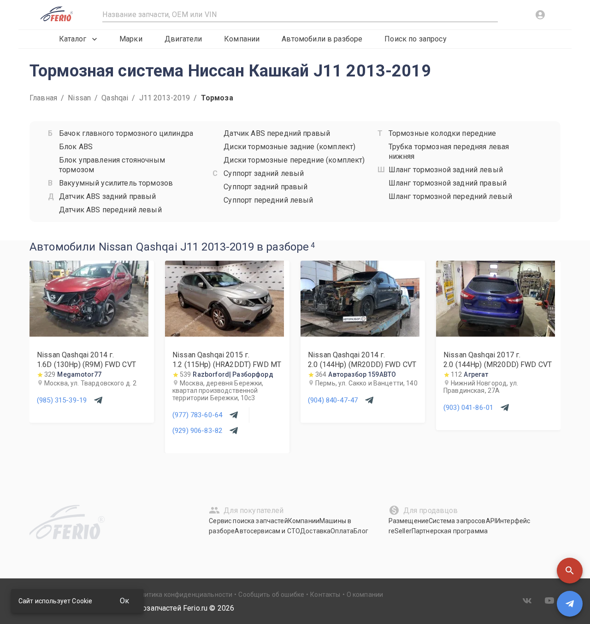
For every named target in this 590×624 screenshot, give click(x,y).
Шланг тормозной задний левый (446, 169)
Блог (361, 531)
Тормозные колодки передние (442, 133)
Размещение (409, 521)
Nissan (79, 97)
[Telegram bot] (570, 604)
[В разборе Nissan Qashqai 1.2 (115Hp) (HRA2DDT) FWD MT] (224, 334)
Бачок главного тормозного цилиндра (126, 133)
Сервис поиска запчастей (248, 521)
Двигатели (183, 39)
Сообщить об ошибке (271, 594)
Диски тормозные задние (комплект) (289, 146)
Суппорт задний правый (265, 186)
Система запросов (457, 521)
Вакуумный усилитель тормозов (116, 183)
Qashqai (114, 97)
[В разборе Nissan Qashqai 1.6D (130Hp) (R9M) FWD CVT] (89, 334)
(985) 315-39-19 (62, 400)
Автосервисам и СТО (267, 531)
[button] (570, 570)
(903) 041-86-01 (468, 407)
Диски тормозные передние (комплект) (294, 160)
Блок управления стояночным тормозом (112, 165)
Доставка (315, 531)
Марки (130, 39)
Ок (124, 600)
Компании (242, 39)
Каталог (72, 39)
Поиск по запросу (415, 39)
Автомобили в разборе (322, 39)
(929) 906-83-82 (197, 430)
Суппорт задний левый (264, 173)
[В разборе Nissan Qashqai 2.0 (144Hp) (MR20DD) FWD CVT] (360, 334)
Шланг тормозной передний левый (451, 196)
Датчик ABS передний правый (277, 133)
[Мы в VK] (527, 600)
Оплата (342, 531)
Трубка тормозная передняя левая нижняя (449, 151)
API (491, 521)
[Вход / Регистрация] (540, 15)
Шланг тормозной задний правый (448, 183)
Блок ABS (76, 146)
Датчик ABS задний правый (107, 196)
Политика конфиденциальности (182, 594)
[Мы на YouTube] (549, 600)
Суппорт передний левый (268, 200)
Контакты (325, 594)
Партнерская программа (450, 531)
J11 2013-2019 (164, 97)
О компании (365, 594)
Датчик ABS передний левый (110, 209)
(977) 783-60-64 (197, 415)
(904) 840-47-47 (333, 400)
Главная (43, 97)
